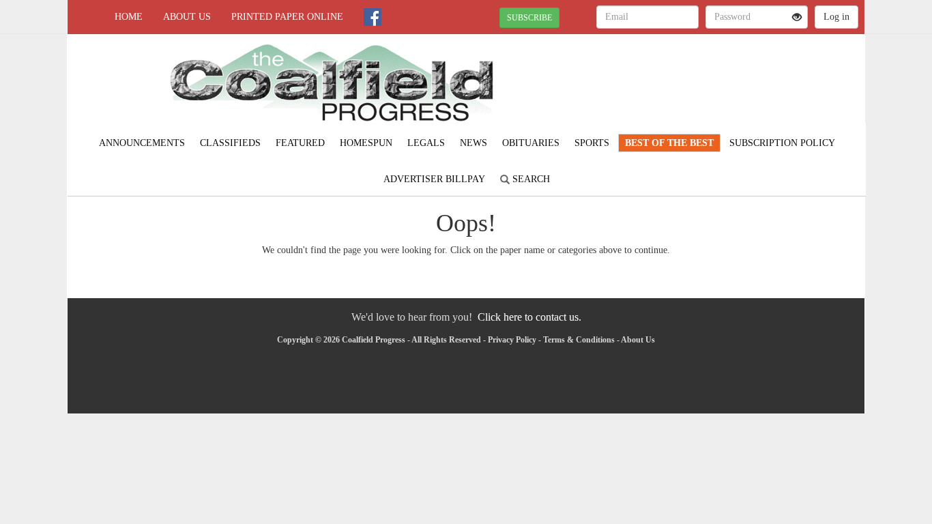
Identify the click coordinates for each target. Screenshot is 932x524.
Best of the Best (669, 143)
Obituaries (530, 143)
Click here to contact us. (529, 317)
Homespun (366, 143)
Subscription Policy (782, 143)
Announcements (142, 143)
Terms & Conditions (579, 340)
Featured (300, 143)
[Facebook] (372, 17)
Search (530, 179)
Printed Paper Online (287, 17)
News (473, 143)
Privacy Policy (512, 340)
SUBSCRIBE (529, 18)
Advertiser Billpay (434, 179)
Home (129, 17)
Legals (426, 143)
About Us (187, 17)
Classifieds (230, 143)
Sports (591, 143)
